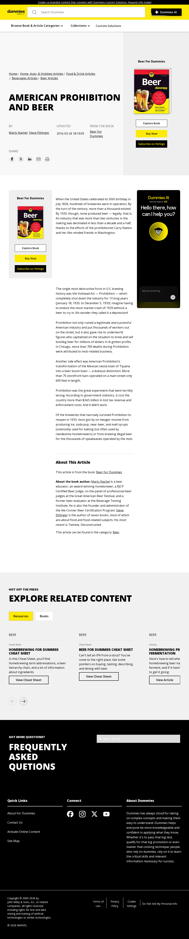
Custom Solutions (108, 26)
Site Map (13, 841)
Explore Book (151, 123)
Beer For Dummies (96, 134)
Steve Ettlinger (39, 133)
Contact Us (15, 822)
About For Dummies (21, 813)
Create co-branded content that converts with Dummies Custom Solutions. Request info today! (94, 2)
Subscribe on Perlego (151, 144)
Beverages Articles (24, 78)
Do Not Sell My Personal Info (159, 903)
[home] (16, 12)
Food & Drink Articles (80, 73)
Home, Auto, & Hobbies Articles (41, 73)
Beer (116, 532)
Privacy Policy (115, 904)
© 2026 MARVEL (17, 925)
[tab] (21, 616)
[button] (37, 26)
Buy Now (151, 133)
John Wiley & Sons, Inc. (21, 902)
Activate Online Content (23, 832)
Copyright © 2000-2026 (21, 898)
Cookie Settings (131, 904)
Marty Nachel (18, 133)
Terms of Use (98, 904)
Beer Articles (49, 78)
